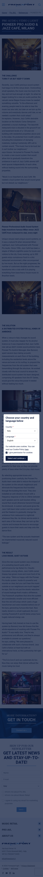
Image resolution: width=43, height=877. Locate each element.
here (26, 449)
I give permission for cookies (20, 452)
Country (9, 427)
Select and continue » (17, 458)
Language (10, 437)
